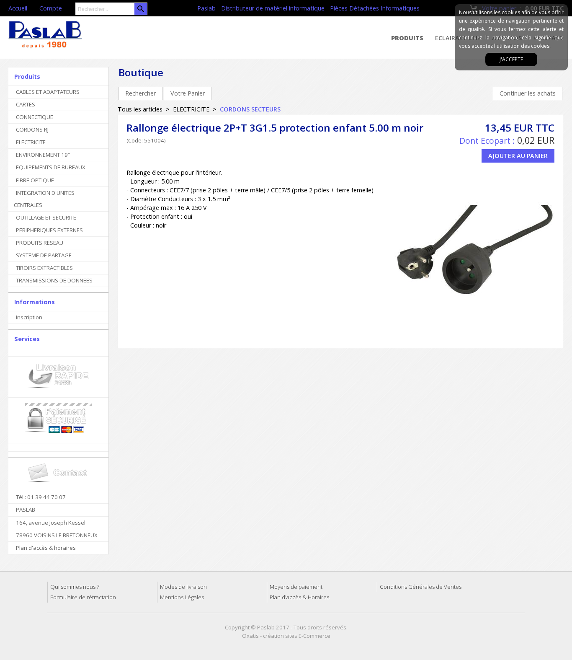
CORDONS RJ (32, 129)
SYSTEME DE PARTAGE (44, 255)
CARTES (25, 104)
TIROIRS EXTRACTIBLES (44, 268)
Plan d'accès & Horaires (299, 597)
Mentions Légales (182, 597)
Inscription (29, 317)
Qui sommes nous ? (74, 586)
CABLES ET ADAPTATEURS (48, 92)
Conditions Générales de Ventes (420, 586)
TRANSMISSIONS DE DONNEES (54, 280)
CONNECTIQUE (34, 117)
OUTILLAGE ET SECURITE (46, 217)
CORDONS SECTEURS (250, 109)
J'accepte (511, 59)
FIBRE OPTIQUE (35, 180)
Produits (407, 38)
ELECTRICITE (31, 142)
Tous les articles (140, 109)
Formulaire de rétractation (83, 597)
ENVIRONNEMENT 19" (43, 154)
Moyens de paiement (296, 586)
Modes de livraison (183, 586)
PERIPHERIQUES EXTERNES (49, 230)
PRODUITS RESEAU (39, 242)
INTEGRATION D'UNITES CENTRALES (44, 199)
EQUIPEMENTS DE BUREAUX (50, 167)
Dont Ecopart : (487, 140)
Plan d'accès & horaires (46, 547)
